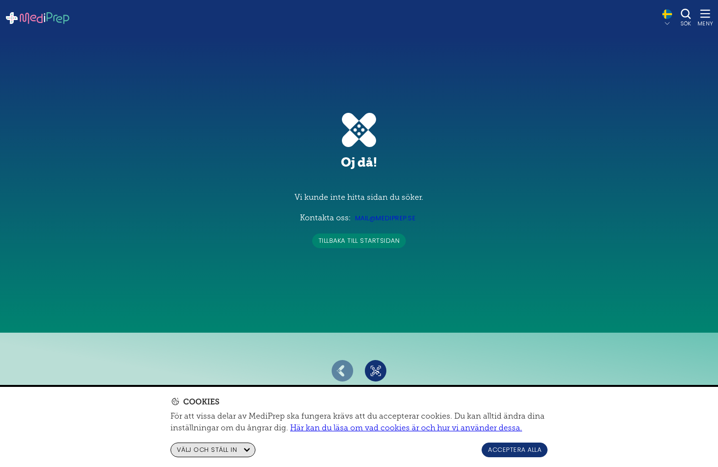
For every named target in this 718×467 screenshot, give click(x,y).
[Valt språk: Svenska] (667, 17)
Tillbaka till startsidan (359, 240)
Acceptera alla (514, 449)
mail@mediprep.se (385, 218)
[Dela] (375, 371)
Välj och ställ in (207, 449)
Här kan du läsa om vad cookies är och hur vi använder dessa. (406, 427)
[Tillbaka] (342, 371)
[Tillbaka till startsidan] (37, 18)
